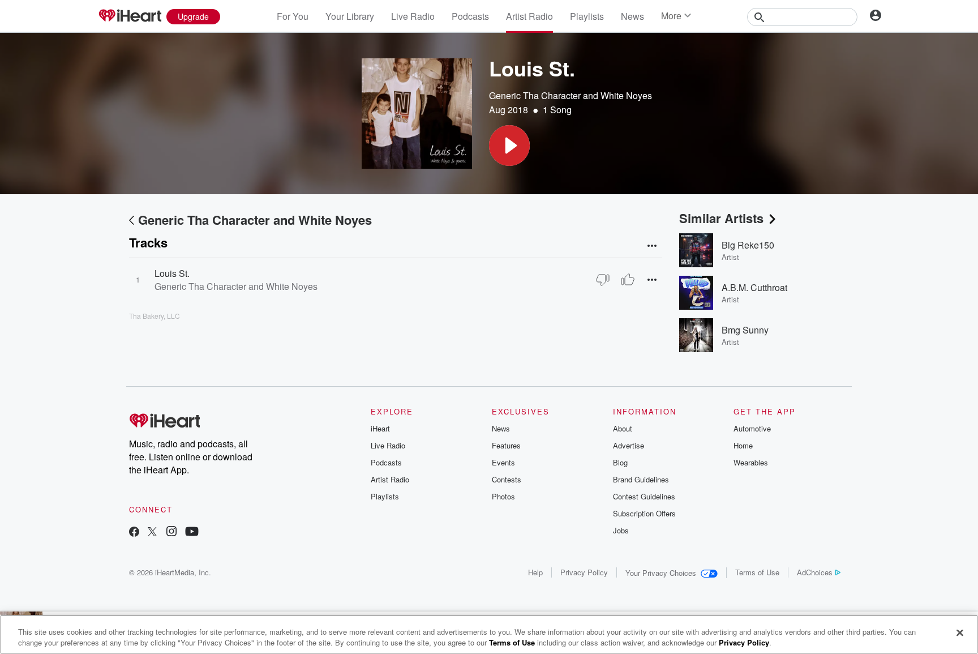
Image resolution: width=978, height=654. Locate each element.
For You (292, 16)
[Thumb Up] (627, 279)
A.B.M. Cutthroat (754, 287)
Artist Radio (529, 16)
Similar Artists (721, 218)
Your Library (349, 16)
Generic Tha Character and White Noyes (570, 95)
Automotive (752, 428)
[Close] (959, 633)
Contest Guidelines (644, 496)
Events (503, 462)
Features (506, 445)
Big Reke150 (748, 244)
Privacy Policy (584, 572)
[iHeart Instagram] (171, 532)
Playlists (587, 16)
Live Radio (413, 16)
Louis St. (172, 273)
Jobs (621, 530)
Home (743, 445)
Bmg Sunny (745, 329)
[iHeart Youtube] (192, 532)
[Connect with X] (152, 532)
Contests (506, 479)
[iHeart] (130, 16)
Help (535, 572)
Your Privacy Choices (660, 572)
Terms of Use (757, 572)
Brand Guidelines (641, 479)
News (632, 16)
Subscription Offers (644, 513)
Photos (503, 496)
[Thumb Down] (603, 279)
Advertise (628, 445)
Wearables (751, 462)
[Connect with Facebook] (134, 532)
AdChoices (815, 572)
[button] (509, 145)
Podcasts (470, 16)
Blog (620, 462)
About (622, 428)
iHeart (380, 428)
